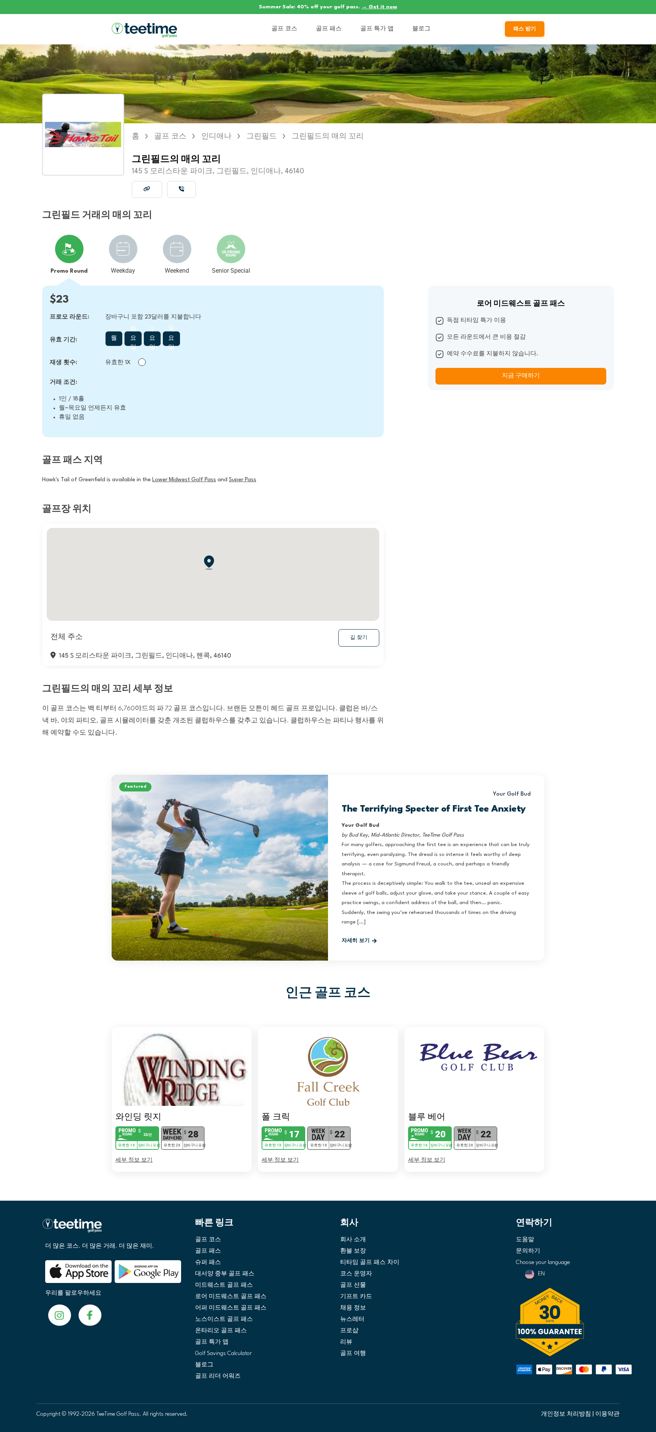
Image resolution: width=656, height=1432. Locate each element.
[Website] (147, 188)
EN (541, 1274)
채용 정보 (353, 1308)
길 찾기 (358, 637)
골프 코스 (284, 29)
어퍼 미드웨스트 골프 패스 (230, 1308)
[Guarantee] (565, 1322)
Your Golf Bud (512, 794)
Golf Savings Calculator (223, 1354)
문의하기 (528, 1251)
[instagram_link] (90, 1315)
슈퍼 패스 (208, 1263)
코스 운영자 (356, 1274)
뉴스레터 (352, 1319)
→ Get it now (379, 6)
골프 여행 (353, 1354)
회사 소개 (353, 1240)
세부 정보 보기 (134, 1159)
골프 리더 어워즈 (218, 1376)
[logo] (110, 1228)
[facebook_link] (59, 1315)
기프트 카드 (356, 1297)
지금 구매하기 (521, 376)
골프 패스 (329, 29)
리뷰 (346, 1342)
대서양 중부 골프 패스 (224, 1274)
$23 (59, 300)
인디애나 (216, 136)
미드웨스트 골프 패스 (224, 1285)
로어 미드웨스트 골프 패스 (230, 1297)
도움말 (525, 1240)
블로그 (421, 29)
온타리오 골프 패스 (221, 1331)
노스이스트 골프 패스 (224, 1319)
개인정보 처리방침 (566, 1414)
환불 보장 (353, 1251)
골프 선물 (353, 1285)
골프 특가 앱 (377, 29)
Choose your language (543, 1263)
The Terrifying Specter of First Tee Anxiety (434, 809)
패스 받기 (524, 29)
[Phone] (181, 188)
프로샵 (349, 1331)
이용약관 (607, 1414)
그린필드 (261, 136)
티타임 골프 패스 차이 (369, 1263)
